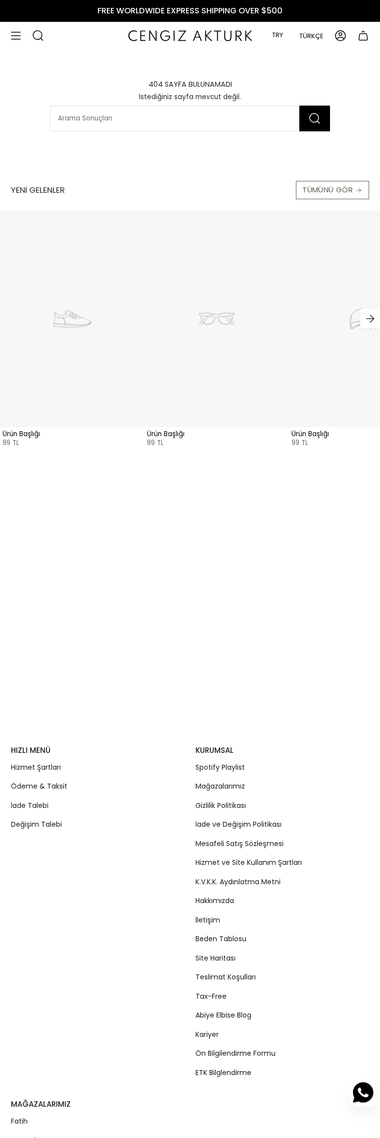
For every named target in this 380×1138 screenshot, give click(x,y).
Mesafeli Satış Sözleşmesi (239, 844)
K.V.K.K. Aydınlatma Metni (238, 882)
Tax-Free (211, 996)
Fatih (19, 1121)
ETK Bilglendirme (223, 1073)
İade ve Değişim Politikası (238, 824)
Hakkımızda (214, 901)
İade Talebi (29, 805)
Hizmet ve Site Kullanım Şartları (248, 862)
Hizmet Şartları (36, 767)
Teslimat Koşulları (225, 977)
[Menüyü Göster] (16, 35)
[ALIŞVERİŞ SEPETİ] (363, 35)
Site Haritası (215, 958)
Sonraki (370, 319)
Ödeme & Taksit (39, 786)
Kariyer (207, 1034)
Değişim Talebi (36, 824)
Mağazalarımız (220, 786)
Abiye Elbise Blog (223, 1015)
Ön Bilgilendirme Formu (235, 1053)
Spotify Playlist (220, 767)
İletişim (207, 920)
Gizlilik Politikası (220, 805)
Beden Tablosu (220, 939)
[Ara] (314, 118)
